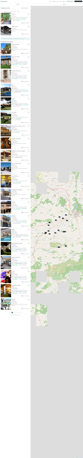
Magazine (64, 1)
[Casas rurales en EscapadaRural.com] (4, 1)
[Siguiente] (9, 18)
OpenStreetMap (81, 457)
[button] (64, 232)
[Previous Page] (10, 312)
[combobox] (38, 4)
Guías (57, 1)
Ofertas (60, 1)
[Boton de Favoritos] (28, 14)
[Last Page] (21, 312)
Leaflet (75, 457)
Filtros (65, 4)
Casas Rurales (54, 1)
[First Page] (9, 312)
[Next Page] (19, 312)
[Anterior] (2, 18)
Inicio (50, 1)
